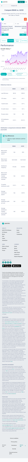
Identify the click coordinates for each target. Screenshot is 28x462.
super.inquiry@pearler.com (7, 425)
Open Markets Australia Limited (11, 321)
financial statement (12, 393)
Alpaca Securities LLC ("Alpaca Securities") (13, 323)
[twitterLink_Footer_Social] (8, 262)
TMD (7, 370)
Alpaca (3, 328)
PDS (13, 369)
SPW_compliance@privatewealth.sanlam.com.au (15, 428)
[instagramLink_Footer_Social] (6, 262)
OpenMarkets (17, 326)
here (12, 361)
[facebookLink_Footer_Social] (3, 262)
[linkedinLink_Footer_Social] (11, 262)
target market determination (18, 419)
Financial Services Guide (7, 312)
